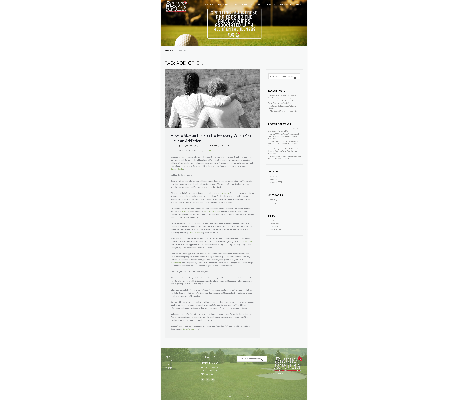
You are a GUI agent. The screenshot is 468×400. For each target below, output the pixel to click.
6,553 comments (202, 146)
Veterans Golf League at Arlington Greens (284, 157)
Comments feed (276, 226)
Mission (209, 5)
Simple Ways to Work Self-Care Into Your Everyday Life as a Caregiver (282, 96)
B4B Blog (215, 146)
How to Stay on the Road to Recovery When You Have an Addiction (283, 102)
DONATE (271, 5)
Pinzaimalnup (275, 141)
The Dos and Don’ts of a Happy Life (283, 111)
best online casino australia (280, 129)
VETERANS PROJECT (243, 5)
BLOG (298, 5)
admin (174, 146)
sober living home (245, 241)
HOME (167, 357)
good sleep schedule (212, 211)
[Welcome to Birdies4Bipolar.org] (176, 6)
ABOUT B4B (223, 5)
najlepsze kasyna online (278, 156)
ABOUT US (169, 361)
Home (167, 51)
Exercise (185, 211)
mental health (223, 193)
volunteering (176, 263)
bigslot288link (275, 134)
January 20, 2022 (186, 146)
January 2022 (275, 179)
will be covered (196, 232)
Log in (272, 221)
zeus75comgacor (276, 149)
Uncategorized (224, 146)
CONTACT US (285, 5)
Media (259, 5)
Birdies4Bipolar (177, 169)
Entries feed (274, 223)
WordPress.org (275, 229)
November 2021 (276, 182)
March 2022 (274, 176)
